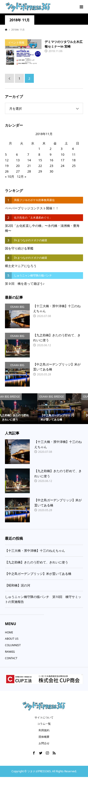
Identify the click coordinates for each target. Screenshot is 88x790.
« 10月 (9, 176)
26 (7, 171)
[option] (29, 408)
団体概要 (44, 737)
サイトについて (44, 717)
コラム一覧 (44, 724)
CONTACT (11, 658)
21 (29, 166)
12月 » (21, 176)
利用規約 (44, 730)
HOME (9, 632)
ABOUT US (12, 639)
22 (40, 166)
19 (7, 166)
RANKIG (10, 652)
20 (18, 166)
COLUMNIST (13, 645)
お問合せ (44, 743)
